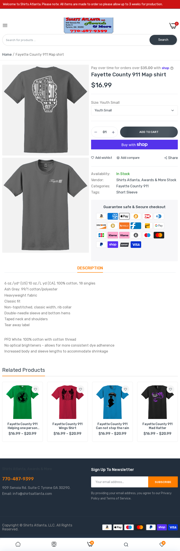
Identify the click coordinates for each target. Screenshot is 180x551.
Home (7, 54)
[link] (35, 389)
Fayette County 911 (132, 186)
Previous (13, 411)
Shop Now (170, 4)
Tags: (95, 192)
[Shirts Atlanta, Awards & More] (88, 25)
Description (90, 268)
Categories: (100, 186)
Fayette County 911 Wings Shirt (67, 426)
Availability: (100, 174)
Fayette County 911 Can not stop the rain (112, 426)
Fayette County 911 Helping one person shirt (22, 426)
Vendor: (97, 180)
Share (173, 158)
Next (166, 411)
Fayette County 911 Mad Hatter (157, 426)
